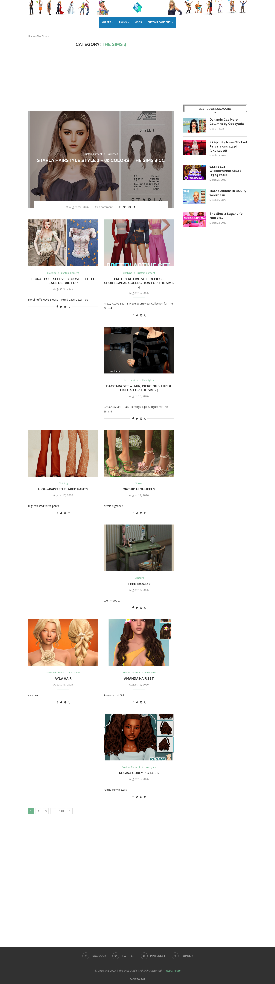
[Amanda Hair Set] (139, 642)
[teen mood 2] (139, 548)
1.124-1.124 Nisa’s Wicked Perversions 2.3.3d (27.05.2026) (228, 147)
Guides (106, 22)
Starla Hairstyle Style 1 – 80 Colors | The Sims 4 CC (101, 160)
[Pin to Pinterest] (130, 207)
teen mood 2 (139, 584)
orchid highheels (139, 489)
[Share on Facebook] (120, 207)
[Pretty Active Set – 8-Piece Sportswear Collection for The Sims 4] (139, 242)
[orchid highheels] (139, 453)
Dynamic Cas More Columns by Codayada (227, 122)
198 (61, 811)
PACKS (123, 22)
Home (31, 36)
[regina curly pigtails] (139, 737)
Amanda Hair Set (139, 678)
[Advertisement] (101, 79)
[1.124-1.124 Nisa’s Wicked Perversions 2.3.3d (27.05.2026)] (194, 147)
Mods (138, 22)
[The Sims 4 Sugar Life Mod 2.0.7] (194, 219)
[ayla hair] (63, 642)
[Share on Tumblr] (135, 207)
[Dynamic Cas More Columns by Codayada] (194, 125)
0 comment (106, 207)
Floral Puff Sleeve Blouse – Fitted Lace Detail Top (63, 281)
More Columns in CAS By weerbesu (228, 193)
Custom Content (159, 22)
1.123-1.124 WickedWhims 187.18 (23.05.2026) (225, 171)
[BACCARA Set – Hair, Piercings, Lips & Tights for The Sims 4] (139, 350)
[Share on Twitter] (125, 207)
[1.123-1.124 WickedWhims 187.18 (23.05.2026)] (194, 172)
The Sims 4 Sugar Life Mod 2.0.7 (226, 216)
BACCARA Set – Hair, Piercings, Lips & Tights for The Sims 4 (139, 388)
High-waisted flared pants (63, 489)
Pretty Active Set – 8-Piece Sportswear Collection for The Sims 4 (139, 283)
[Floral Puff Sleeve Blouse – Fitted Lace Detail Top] (63, 242)
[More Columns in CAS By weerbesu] (194, 196)
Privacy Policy (172, 970)
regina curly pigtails (139, 773)
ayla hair (63, 678)
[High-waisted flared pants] (63, 453)
